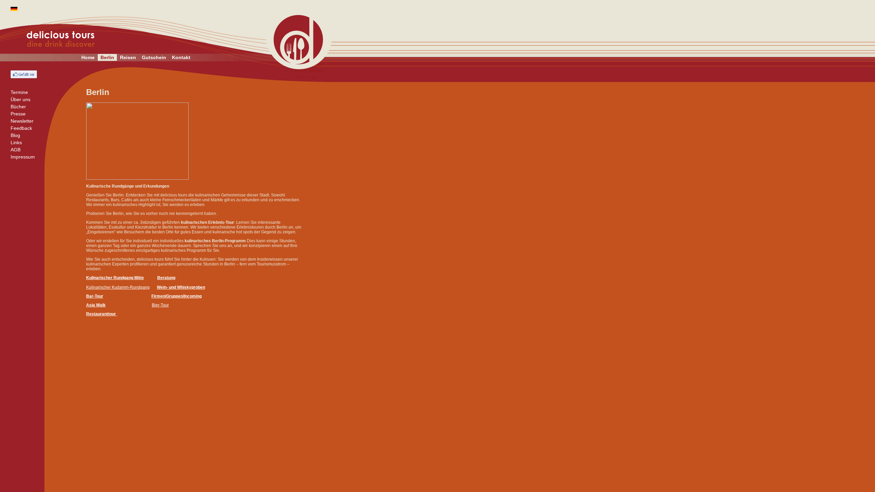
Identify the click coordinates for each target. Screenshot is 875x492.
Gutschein (154, 57)
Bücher (18, 106)
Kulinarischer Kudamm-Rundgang (118, 287)
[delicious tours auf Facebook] (23, 74)
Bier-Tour (160, 305)
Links (16, 142)
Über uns (20, 99)
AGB (16, 149)
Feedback (21, 128)
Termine (19, 92)
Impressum (23, 157)
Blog (15, 135)
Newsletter (22, 121)
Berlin (107, 57)
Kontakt (181, 57)
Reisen (128, 57)
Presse (18, 114)
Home (88, 57)
